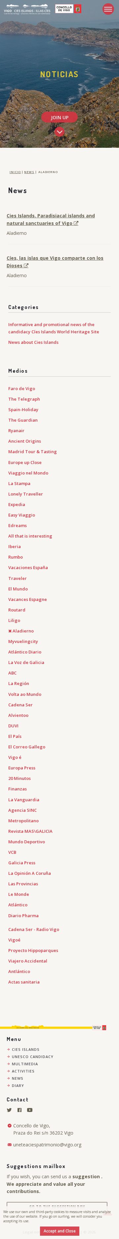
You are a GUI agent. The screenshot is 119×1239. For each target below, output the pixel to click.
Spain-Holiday (23, 409)
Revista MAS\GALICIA (30, 831)
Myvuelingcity (23, 641)
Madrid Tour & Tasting (32, 451)
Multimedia (25, 1063)
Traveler (17, 578)
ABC (12, 673)
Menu (108, 9)
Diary (18, 1085)
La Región (18, 683)
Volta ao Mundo (24, 694)
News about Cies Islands (33, 342)
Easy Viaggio (21, 515)
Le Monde (18, 894)
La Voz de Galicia (26, 662)
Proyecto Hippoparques (33, 950)
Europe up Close (25, 462)
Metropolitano (23, 821)
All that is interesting (30, 536)
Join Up (59, 117)
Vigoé (14, 940)
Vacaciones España (28, 567)
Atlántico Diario (24, 652)
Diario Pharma (23, 915)
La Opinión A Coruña (29, 873)
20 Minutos (19, 778)
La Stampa (19, 483)
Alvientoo (18, 715)
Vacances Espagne (27, 599)
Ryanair (16, 430)
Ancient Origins (24, 441)
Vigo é (14, 757)
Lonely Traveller (25, 494)
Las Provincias (23, 884)
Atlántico (17, 905)
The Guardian (23, 420)
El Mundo (18, 589)
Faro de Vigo (21, 388)
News (29, 171)
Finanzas (17, 789)
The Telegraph (24, 399)
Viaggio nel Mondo (28, 473)
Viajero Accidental (27, 961)
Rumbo (15, 557)
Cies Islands (26, 1049)
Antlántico (19, 971)
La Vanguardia (23, 800)
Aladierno (23, 631)
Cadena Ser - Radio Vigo (33, 929)
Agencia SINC (22, 810)
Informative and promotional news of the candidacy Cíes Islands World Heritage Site (53, 328)
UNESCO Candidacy (33, 1056)
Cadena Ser (20, 705)
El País (14, 736)
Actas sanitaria (24, 982)
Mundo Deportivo (26, 842)
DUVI (13, 726)
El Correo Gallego (26, 747)
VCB (12, 852)
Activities (23, 1071)
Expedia (16, 504)
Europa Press (21, 768)
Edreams (17, 525)
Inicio (15, 171)
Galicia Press (21, 863)
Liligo (14, 620)
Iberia (14, 546)
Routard (16, 610)
